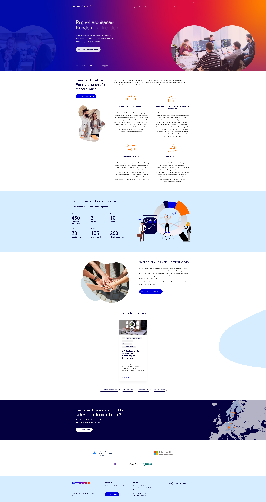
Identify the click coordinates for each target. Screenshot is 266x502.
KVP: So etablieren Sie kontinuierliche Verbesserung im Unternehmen (130, 354)
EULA (77, 495)
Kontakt (73, 493)
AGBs (73, 495)
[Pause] (116, 63)
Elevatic (169, 3)
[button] (81, 64)
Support (79, 493)
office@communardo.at (139, 495)
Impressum (93, 493)
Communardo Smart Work (158, 3)
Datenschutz (86, 493)
